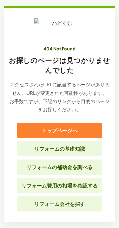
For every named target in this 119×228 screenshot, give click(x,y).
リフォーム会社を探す (59, 204)
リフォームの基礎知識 (59, 149)
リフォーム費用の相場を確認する (60, 185)
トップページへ (59, 130)
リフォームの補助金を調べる (60, 167)
